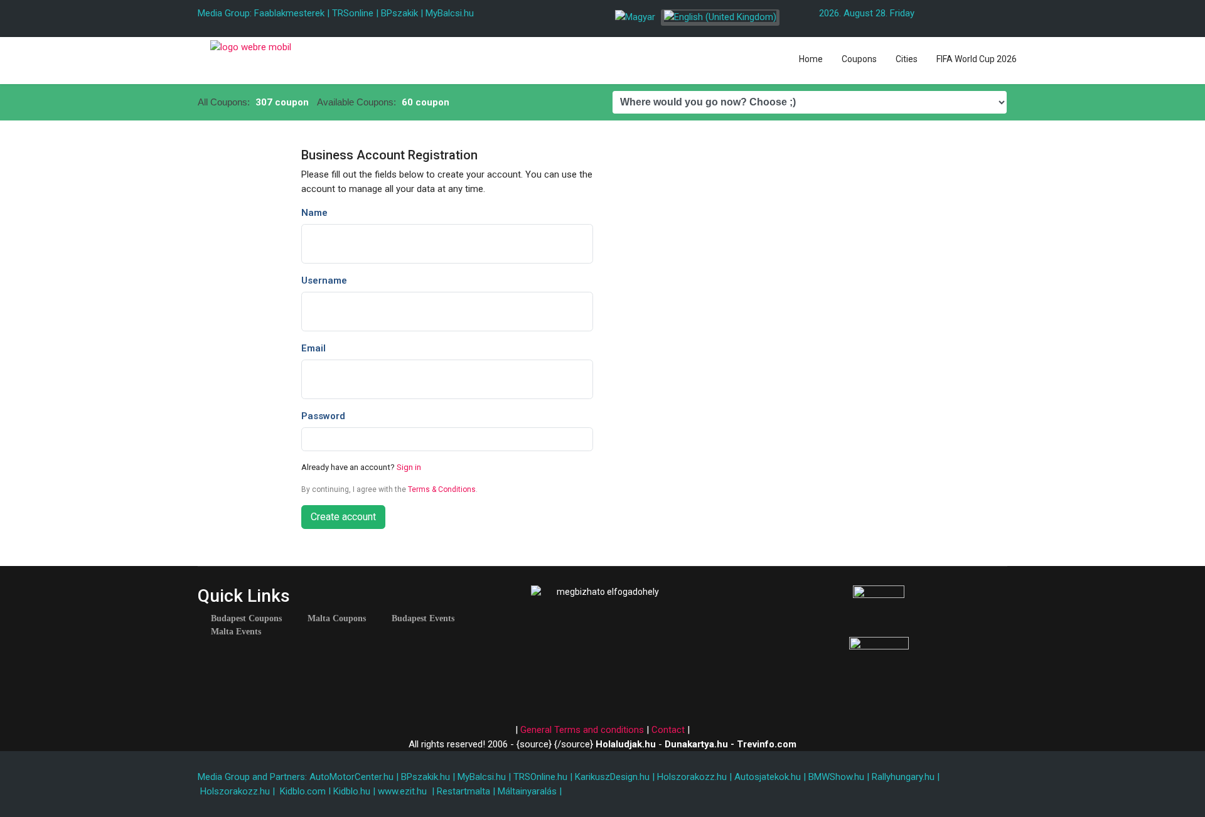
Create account (343, 517)
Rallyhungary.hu (903, 776)
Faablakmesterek (289, 13)
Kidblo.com (303, 791)
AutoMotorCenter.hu (351, 776)
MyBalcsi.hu (450, 13)
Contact (668, 729)
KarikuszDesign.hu (612, 776)
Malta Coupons (337, 618)
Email (313, 348)
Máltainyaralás (527, 791)
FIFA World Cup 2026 (976, 59)
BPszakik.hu (425, 776)
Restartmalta (463, 791)
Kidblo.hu (351, 791)
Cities (907, 59)
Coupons (859, 59)
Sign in (409, 467)
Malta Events (236, 631)
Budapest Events (423, 618)
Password (323, 416)
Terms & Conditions (442, 489)
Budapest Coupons (246, 618)
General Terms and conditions (582, 729)
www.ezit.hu (402, 791)
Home (811, 59)
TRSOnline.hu (540, 776)
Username (324, 280)
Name (314, 212)
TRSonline (352, 13)
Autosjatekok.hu (767, 776)
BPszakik (399, 13)
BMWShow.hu (836, 776)
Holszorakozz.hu (692, 776)
